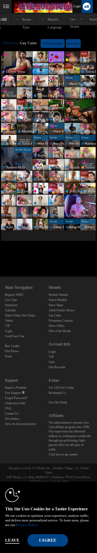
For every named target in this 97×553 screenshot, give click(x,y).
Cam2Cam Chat (14, 336)
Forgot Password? (16, 398)
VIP (7, 326)
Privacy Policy (27, 525)
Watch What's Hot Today (20, 315)
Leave (12, 540)
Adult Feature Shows (62, 310)
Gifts (52, 362)
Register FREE (14, 295)
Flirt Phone (12, 351)
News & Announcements (20, 424)
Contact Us (12, 413)
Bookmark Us (57, 393)
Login (77, 6)
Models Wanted (58, 295)
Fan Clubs (55, 315)
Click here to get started (63, 454)
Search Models (58, 300)
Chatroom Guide (15, 403)
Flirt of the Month (60, 331)
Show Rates (56, 305)
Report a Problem (15, 387)
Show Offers (57, 326)
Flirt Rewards (57, 367)
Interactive (11, 305)
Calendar (10, 310)
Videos (9, 320)
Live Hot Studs (58, 402)
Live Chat (11, 300)
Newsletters (12, 419)
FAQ (8, 408)
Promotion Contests (61, 320)
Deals (8, 356)
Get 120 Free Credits (61, 387)
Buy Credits (12, 346)
